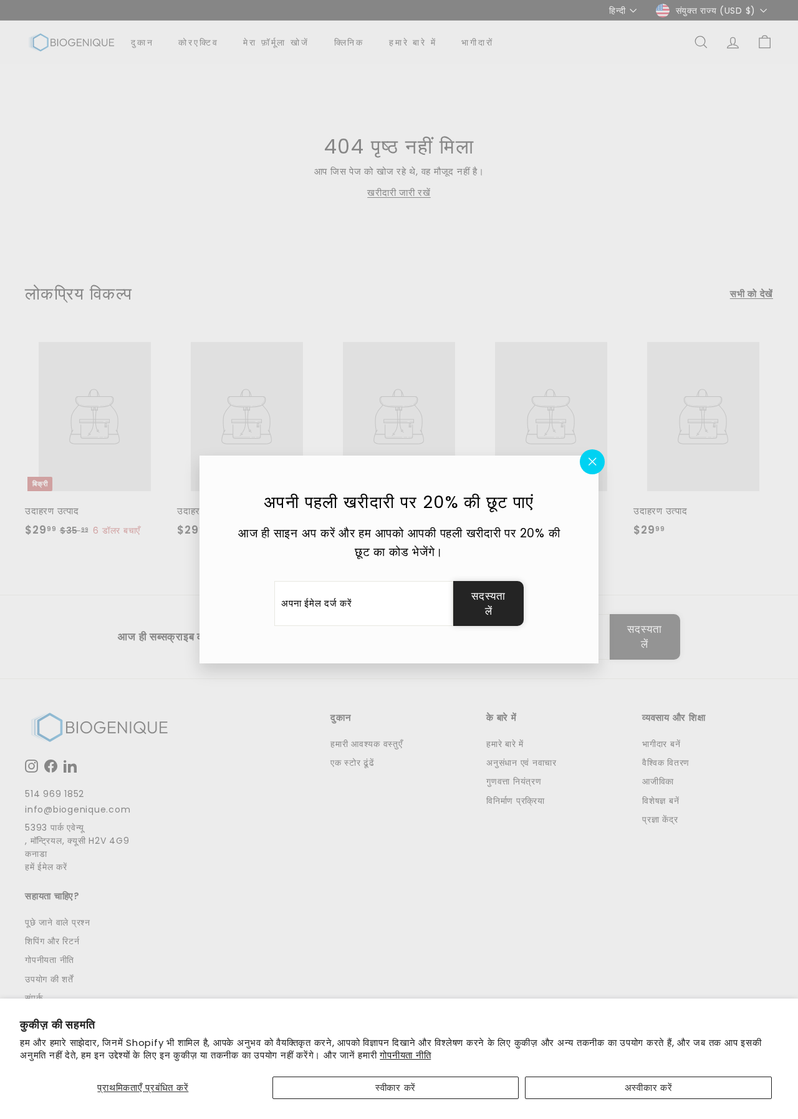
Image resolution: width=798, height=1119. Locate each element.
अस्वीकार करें (649, 1087)
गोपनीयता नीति (405, 1055)
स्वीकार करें (395, 1087)
